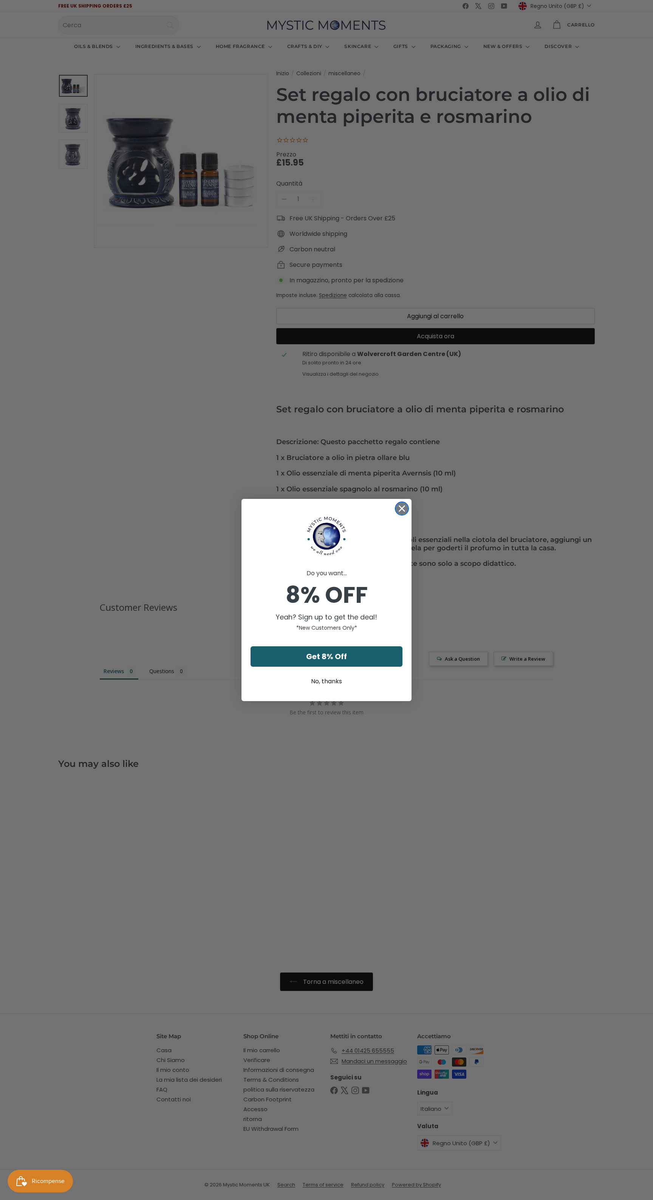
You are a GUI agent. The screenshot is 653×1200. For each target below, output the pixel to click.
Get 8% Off (326, 656)
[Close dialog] (402, 508)
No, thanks (326, 681)
